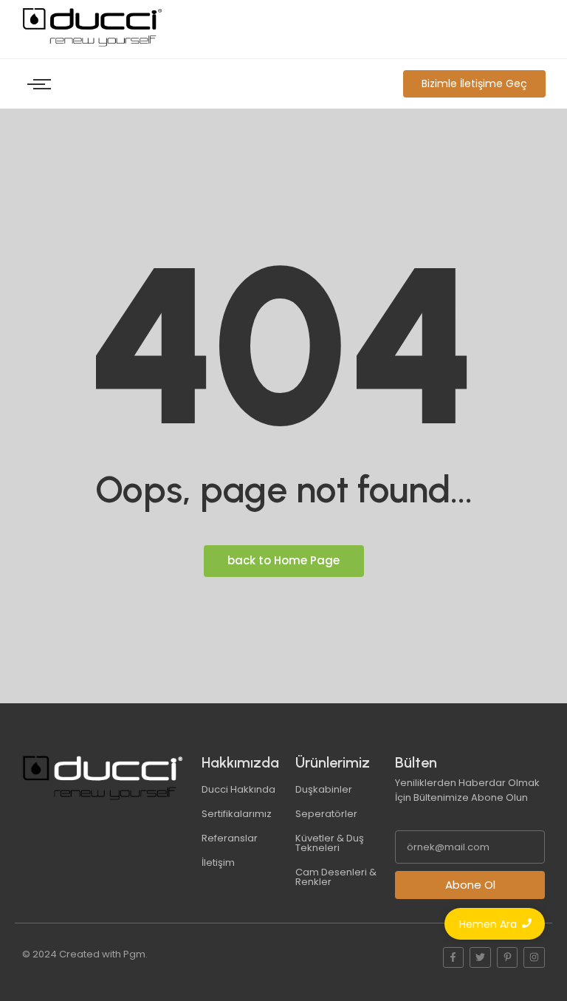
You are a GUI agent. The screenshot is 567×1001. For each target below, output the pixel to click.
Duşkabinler (323, 789)
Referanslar (230, 838)
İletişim (218, 862)
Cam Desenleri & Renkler (336, 877)
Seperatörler (326, 814)
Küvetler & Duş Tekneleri (329, 843)
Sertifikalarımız (237, 814)
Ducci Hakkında (238, 789)
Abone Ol (470, 884)
